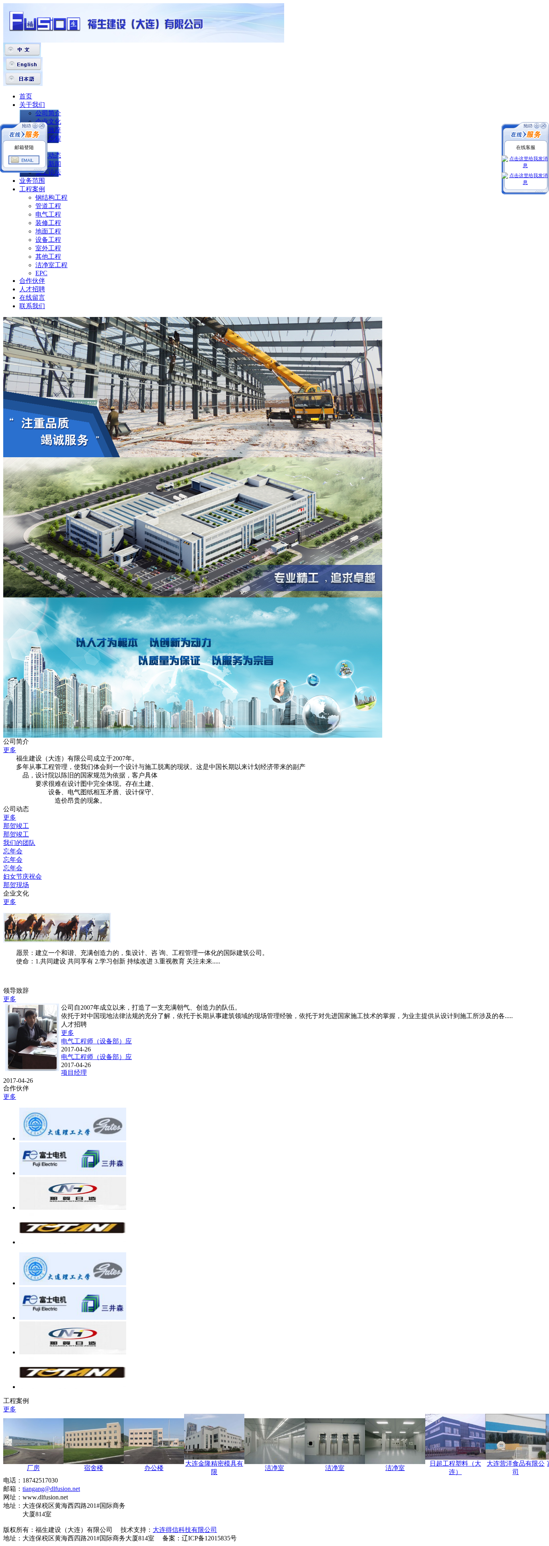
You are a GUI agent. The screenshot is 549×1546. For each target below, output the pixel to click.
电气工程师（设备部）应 (96, 1041)
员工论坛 (48, 172)
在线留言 (32, 297)
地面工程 (48, 231)
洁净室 (274, 1467)
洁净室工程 (51, 265)
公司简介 (48, 113)
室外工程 (48, 248)
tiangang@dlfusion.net (51, 1488)
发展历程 (48, 138)
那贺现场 (16, 884)
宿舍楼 (93, 1467)
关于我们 (32, 104)
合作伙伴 (32, 280)
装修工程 (48, 222)
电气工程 (48, 214)
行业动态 (48, 155)
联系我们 (32, 306)
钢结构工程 (51, 197)
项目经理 (74, 1072)
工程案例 (32, 189)
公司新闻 (48, 163)
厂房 (33, 1467)
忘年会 (13, 851)
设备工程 (48, 239)
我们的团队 (19, 842)
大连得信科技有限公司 (185, 1529)
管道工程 (48, 205)
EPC (41, 273)
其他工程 (48, 256)
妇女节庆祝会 (22, 876)
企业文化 (48, 121)
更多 (9, 749)
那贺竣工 (16, 825)
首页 (25, 96)
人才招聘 (32, 289)
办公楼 (154, 1467)
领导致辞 (48, 130)
